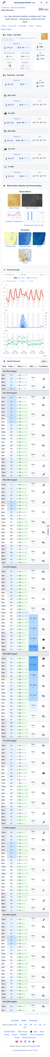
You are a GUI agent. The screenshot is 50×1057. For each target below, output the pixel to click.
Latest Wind (25, 53)
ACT (25, 1027)
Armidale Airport (24, 38)
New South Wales (18, 8)
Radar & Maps (6, 29)
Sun (40, 53)
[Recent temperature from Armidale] (14, 215)
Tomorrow (12, 26)
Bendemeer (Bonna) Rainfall (34, 225)
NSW (15, 1024)
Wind (39, 246)
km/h (41, 9)
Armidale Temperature (14, 221)
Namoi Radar (14, 208)
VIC (20, 1024)
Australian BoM (35, 1046)
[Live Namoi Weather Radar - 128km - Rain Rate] (44, 36)
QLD (25, 1024)
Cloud (25, 263)
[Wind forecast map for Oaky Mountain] (39, 238)
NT (45, 1024)
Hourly (38, 26)
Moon (9, 62)
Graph (31, 26)
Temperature (11, 246)
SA (35, 1024)
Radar (23, 1020)
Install (35, 1031)
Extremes (25, 62)
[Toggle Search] (41, 2)
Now (40, 43)
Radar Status (22, 1031)
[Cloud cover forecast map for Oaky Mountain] (25, 255)
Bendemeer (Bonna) (8, 39)
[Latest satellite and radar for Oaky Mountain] (32, 200)
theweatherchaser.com (21, 1050)
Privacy (16, 1037)
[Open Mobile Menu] (46, 2)
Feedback (23, 1034)
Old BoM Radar (9, 1031)
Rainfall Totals (25, 246)
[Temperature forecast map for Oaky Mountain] (10, 238)
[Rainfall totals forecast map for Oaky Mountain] (25, 238)
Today (3, 26)
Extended (22, 26)
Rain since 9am (9, 53)
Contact (14, 1034)
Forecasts (33, 1020)
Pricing (6, 1034)
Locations (5, 8)
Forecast (16, 43)
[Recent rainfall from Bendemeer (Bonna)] (34, 217)
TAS (40, 1024)
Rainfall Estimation (29, 1037)
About (42, 1031)
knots (46, 9)
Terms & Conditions (36, 1034)
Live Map (15, 1020)
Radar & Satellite (32, 208)
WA (31, 1024)
